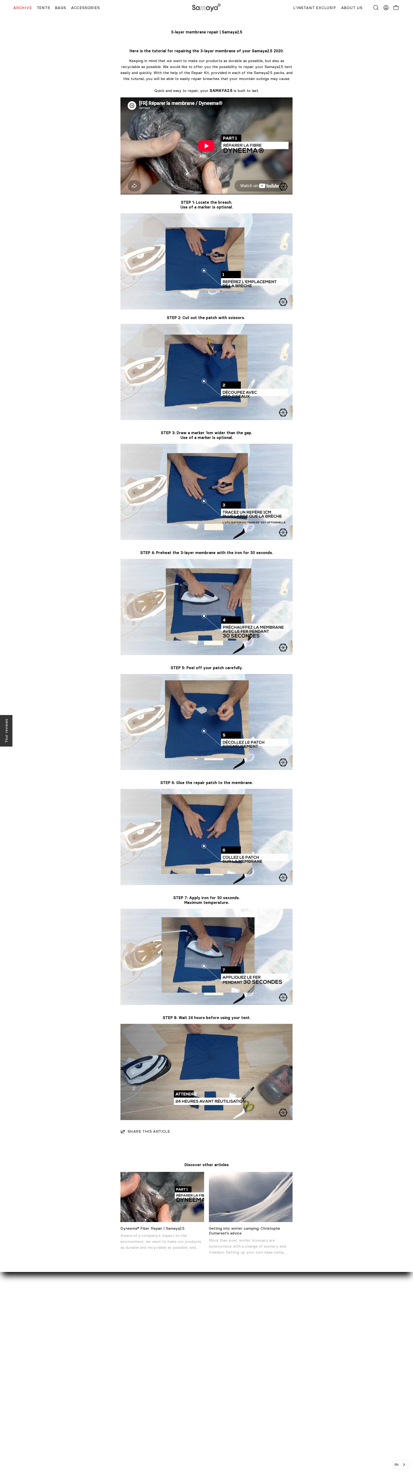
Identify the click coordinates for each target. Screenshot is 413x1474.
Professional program (68, 1404)
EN (396, 1464)
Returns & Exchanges (176, 1396)
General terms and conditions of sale (190, 1419)
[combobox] (400, 1464)
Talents (55, 1412)
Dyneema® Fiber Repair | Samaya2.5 (152, 1228)
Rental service (62, 1388)
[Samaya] (206, 8)
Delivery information (175, 1388)
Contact (56, 1380)
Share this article (149, 1131)
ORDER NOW (169, 1380)
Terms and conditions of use (182, 1435)
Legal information (172, 1412)
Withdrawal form (172, 1404)
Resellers (57, 1396)
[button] (376, 8)
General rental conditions (179, 1427)
